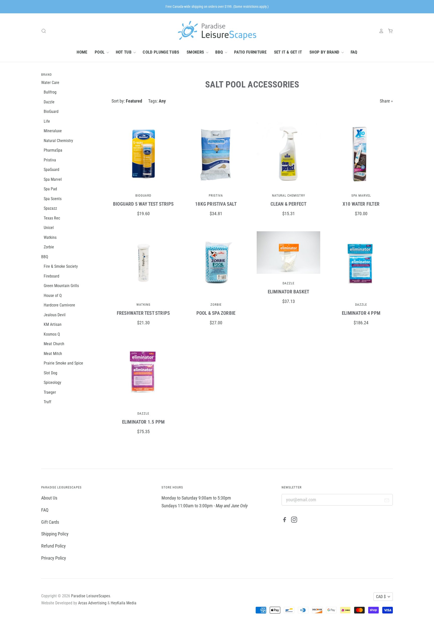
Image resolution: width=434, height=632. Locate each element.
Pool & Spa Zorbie (215, 313)
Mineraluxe (53, 130)
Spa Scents (53, 198)
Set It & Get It (288, 52)
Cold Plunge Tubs (161, 52)
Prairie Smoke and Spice (63, 363)
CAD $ (381, 596)
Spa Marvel (361, 195)
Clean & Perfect (288, 204)
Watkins (143, 304)
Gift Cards (50, 522)
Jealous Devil (55, 314)
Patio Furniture (250, 52)
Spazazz (50, 208)
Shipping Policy (55, 533)
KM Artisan (53, 324)
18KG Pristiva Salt (215, 204)
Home (82, 52)
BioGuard (143, 195)
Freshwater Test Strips (143, 313)
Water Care (50, 82)
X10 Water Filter (361, 204)
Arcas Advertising (92, 603)
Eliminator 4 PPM (361, 313)
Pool (100, 52)
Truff (47, 401)
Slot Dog (50, 373)
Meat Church (54, 343)
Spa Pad (50, 189)
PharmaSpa (53, 150)
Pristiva (216, 195)
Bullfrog (50, 92)
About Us (49, 498)
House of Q (53, 295)
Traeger (50, 392)
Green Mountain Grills (61, 285)
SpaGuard (51, 169)
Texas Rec (52, 218)
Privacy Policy (53, 558)
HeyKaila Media (123, 603)
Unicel (49, 227)
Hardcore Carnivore (59, 305)
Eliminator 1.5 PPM (143, 422)
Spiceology (52, 382)
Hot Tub (124, 52)
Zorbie (216, 304)
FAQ (354, 52)
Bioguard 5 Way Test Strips (143, 204)
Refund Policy (53, 546)
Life (47, 121)
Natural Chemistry (288, 195)
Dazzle (288, 283)
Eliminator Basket (288, 292)
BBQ (219, 52)
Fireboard (51, 276)
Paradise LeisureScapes (90, 596)
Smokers (196, 52)
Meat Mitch (53, 353)
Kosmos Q (52, 334)
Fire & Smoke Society (61, 266)
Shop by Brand (325, 52)
